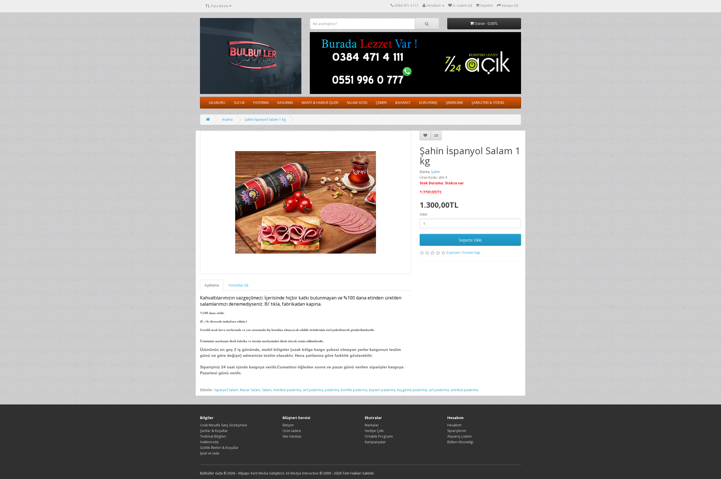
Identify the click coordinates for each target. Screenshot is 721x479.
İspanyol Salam (226, 390)
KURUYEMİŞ (428, 102)
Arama (227, 119)
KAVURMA (285, 102)
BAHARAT (403, 102)
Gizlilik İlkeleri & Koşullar (219, 447)
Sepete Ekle (470, 240)
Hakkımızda (209, 442)
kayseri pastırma (382, 390)
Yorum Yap (471, 252)
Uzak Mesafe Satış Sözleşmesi (223, 425)
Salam (267, 390)
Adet (423, 214)
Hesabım (454, 425)
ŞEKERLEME (454, 102)
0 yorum (453, 252)
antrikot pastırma (464, 390)
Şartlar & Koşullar (214, 430)
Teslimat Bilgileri (213, 436)
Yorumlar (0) (238, 285)
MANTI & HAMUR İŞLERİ (320, 102)
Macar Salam (250, 390)
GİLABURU (217, 102)
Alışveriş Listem (459, 436)
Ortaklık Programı (379, 436)
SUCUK (239, 102)
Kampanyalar (375, 442)
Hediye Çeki (374, 430)
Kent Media (259, 473)
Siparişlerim (456, 430)
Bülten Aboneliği (460, 442)
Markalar (372, 425)
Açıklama (211, 285)
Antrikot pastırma (287, 390)
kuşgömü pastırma (412, 390)
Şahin (435, 171)
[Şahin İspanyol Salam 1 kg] (305, 202)
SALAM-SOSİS (357, 102)
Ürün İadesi (291, 430)
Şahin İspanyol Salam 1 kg (265, 119)
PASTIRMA (261, 102)
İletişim (288, 425)
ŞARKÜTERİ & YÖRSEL (488, 102)
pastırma (332, 390)
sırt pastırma (313, 390)
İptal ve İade (209, 453)
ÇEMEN (381, 102)
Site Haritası (291, 436)
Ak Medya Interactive (302, 473)
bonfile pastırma (354, 390)
